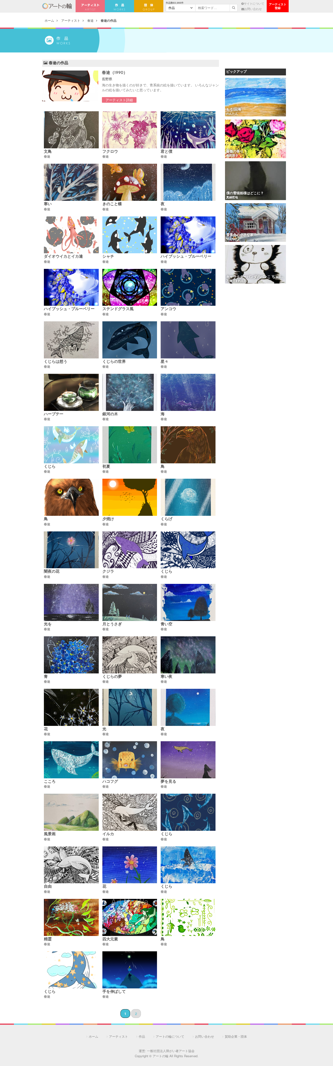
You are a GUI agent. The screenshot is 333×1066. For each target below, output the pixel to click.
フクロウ (110, 152)
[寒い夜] (188, 655)
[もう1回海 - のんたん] (255, 97)
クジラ (108, 572)
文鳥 (48, 152)
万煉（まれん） (236, 281)
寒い (48, 204)
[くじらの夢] (129, 655)
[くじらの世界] (129, 340)
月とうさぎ (112, 624)
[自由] (71, 865)
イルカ (108, 834)
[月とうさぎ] (129, 603)
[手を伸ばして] (129, 970)
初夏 (106, 467)
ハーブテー (53, 414)
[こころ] (71, 760)
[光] (129, 708)
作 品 (119, 6)
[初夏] (129, 445)
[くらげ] (188, 498)
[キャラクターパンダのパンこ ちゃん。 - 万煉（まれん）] (255, 264)
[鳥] (188, 445)
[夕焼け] (129, 498)
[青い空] (188, 603)
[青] (71, 655)
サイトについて (254, 3)
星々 (164, 362)
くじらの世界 (114, 362)
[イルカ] (129, 813)
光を (48, 624)
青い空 (166, 624)
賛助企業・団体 (236, 1036)
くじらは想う (55, 362)
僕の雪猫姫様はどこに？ (245, 193)
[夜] (188, 183)
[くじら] (71, 445)
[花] (71, 708)
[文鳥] (71, 130)
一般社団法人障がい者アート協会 (171, 1050)
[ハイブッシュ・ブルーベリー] (188, 235)
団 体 (148, 6)
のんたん (232, 113)
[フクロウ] (129, 130)
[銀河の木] (129, 393)
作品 (142, 1036)
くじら (50, 467)
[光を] (71, 603)
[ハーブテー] (71, 393)
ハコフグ (110, 782)
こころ (50, 782)
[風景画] (71, 813)
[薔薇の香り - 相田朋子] (255, 139)
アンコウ (168, 309)
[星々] (188, 340)
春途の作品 (109, 20)
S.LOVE (231, 239)
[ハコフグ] (129, 760)
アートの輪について (170, 1036)
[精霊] (71, 918)
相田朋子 (232, 155)
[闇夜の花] (71, 550)
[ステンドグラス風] (129, 288)
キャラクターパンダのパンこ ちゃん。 (255, 277)
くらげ (166, 519)
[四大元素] (129, 918)
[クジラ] (129, 550)
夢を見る (168, 782)
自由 (48, 887)
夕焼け (108, 519)
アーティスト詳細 (119, 99)
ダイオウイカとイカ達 (63, 257)
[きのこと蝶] (129, 183)
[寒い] (71, 183)
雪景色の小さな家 (240, 235)
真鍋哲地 (232, 197)
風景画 (50, 834)
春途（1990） (114, 73)
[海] (188, 393)
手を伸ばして (114, 992)
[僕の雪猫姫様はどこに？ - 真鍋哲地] (255, 181)
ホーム (49, 20)
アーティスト (90, 6)
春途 (90, 20)
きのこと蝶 (112, 204)
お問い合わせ (253, 9)
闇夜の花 (51, 572)
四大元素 (110, 939)
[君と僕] (188, 130)
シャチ (108, 257)
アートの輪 (57, 6)
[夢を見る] (188, 760)
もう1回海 (233, 110)
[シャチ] (129, 235)
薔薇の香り (234, 151)
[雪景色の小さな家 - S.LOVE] (255, 223)
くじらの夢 (112, 677)
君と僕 (166, 152)
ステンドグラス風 (118, 309)
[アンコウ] (188, 288)
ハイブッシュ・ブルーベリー (186, 257)
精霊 (48, 939)
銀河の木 (110, 414)
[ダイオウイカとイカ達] (71, 235)
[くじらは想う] (71, 340)
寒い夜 (166, 677)
